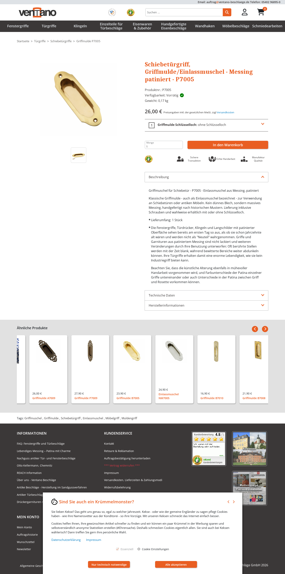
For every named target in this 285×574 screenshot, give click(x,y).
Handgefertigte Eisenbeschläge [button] (173, 26)
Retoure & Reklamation (119, 451)
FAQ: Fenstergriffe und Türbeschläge (41, 443)
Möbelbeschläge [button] (235, 26)
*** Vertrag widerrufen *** (122, 465)
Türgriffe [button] (49, 26)
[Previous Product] (255, 329)
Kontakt (109, 443)
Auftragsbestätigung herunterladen (127, 458)
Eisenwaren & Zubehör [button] (142, 26)
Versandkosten (225, 112)
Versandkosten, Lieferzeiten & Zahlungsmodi (133, 480)
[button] (244, 12)
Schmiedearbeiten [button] (267, 26)
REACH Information (29, 473)
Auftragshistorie (27, 534)
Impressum (111, 473)
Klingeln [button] (80, 26)
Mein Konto (24, 527)
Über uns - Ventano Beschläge (36, 480)
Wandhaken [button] (205, 26)
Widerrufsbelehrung (117, 487)
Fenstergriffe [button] (18, 26)
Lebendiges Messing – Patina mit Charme (44, 451)
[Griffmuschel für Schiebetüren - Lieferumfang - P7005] (78, 155)
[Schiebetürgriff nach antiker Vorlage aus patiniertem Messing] (78, 99)
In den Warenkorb (228, 145)
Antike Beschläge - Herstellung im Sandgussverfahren (52, 487)
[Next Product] (265, 329)
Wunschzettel (26, 542)
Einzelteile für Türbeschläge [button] (111, 26)
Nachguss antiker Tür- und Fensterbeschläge (46, 458)
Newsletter (24, 549)
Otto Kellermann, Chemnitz (34, 465)
